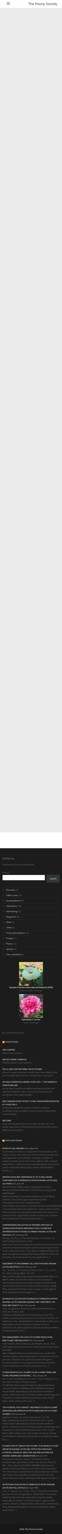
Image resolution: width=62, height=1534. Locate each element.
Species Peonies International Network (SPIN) (31, 987)
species (10, 949)
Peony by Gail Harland (13, 1148)
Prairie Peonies (11, 1042)
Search (5, 872)
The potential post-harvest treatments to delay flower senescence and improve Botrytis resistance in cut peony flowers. (29, 1410)
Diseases (10, 889)
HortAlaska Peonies (13, 1141)
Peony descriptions (15, 932)
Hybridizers (11, 906)
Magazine (11, 916)
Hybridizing (11, 911)
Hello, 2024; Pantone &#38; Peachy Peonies (22, 1069)
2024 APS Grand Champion (14, 1059)
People (9, 938)
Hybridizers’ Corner (31, 1019)
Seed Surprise (8, 1050)
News (9, 922)
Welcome (6, 1120)
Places (9, 943)
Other (9, 927)
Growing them (13, 900)
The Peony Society (42, 4)
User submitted (13, 954)
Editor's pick (12, 895)
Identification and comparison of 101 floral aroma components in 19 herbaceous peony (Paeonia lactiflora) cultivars (29, 1180)
